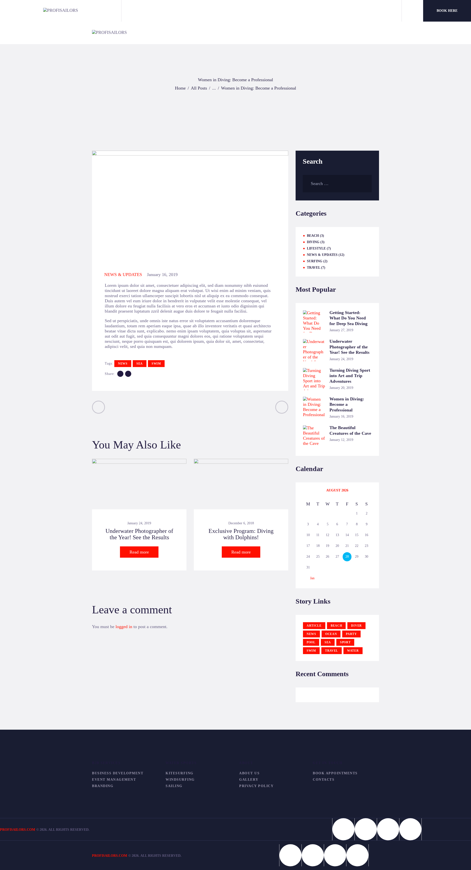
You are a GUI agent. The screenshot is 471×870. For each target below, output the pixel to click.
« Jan (310, 578)
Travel (313, 267)
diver (356, 625)
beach (336, 625)
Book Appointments (335, 773)
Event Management (114, 779)
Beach (313, 235)
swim (156, 363)
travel (331, 650)
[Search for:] (337, 183)
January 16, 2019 (341, 416)
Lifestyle (316, 248)
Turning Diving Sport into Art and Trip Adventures (349, 376)
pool (311, 642)
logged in (124, 626)
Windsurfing (180, 779)
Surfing (314, 261)
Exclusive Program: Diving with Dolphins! (241, 534)
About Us (249, 773)
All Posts (199, 88)
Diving (313, 242)
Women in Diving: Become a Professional (346, 404)
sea (139, 363)
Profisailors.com (17, 829)
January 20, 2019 (341, 388)
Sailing (174, 786)
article (314, 625)
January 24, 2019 (139, 523)
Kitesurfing (180, 773)
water (353, 650)
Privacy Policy (256, 786)
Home (180, 88)
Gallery (249, 779)
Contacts (323, 779)
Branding (102, 786)
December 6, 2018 (241, 523)
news (123, 363)
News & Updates (123, 274)
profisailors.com (109, 855)
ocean (331, 634)
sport (345, 642)
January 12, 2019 (341, 440)
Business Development (117, 773)
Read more (139, 552)
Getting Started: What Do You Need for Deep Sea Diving (348, 318)
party (351, 634)
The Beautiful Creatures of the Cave (350, 430)
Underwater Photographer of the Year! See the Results (139, 534)
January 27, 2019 (341, 330)
